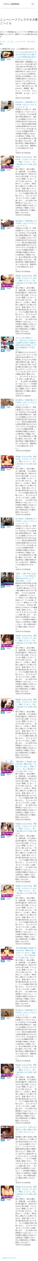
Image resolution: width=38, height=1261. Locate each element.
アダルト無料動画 (11, 4)
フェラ (2, 41)
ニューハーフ (20, 41)
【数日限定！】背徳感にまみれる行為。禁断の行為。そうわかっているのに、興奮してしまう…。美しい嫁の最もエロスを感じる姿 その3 (25, 766)
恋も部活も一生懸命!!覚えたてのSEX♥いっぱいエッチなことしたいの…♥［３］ (26, 521)
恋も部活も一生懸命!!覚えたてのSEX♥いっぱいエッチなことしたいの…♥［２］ (26, 104)
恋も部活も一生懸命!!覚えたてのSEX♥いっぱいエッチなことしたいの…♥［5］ (26, 223)
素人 (1, 44)
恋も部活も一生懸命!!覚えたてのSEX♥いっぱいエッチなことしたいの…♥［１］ (26, 402)
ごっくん (10, 41)
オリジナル (31, 41)
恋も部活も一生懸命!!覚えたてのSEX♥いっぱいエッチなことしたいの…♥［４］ (26, 1012)
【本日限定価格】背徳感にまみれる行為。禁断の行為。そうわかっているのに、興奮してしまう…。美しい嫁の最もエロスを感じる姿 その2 (25, 953)
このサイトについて (9, 1258)
